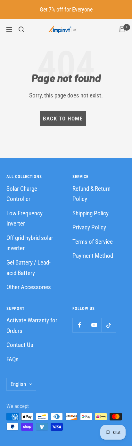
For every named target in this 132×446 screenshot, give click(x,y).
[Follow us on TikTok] (108, 325)
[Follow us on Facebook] (79, 325)
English (18, 384)
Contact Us (19, 345)
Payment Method (92, 255)
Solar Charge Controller (21, 194)
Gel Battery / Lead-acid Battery (28, 268)
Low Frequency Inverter (24, 218)
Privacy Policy (89, 227)
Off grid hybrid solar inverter (29, 243)
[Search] (21, 29)
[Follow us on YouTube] (94, 325)
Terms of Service (92, 241)
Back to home (63, 118)
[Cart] (122, 29)
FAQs (12, 359)
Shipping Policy (90, 213)
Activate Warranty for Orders (31, 326)
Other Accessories (28, 287)
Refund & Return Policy (91, 194)
